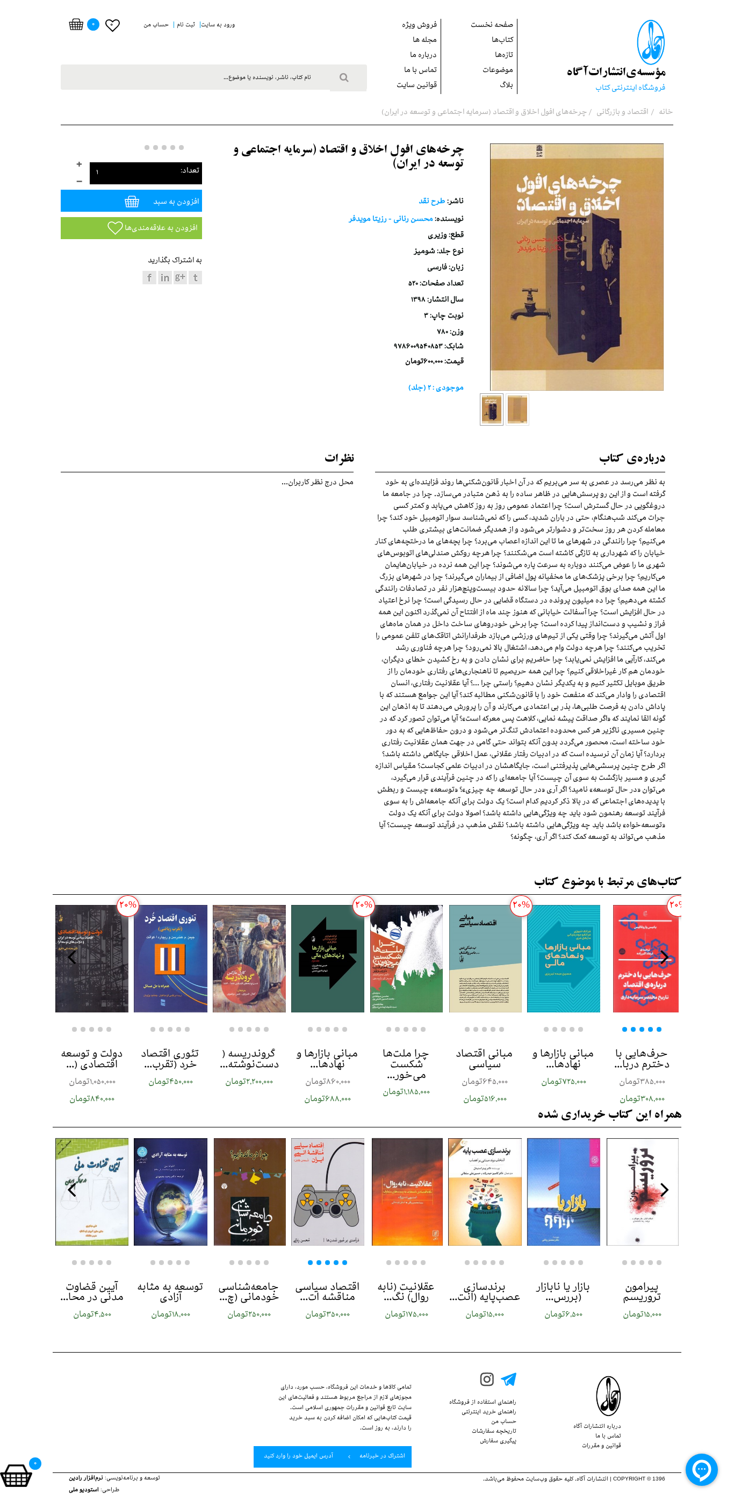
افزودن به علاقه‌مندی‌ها (160, 229)
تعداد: (190, 171)
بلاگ (506, 86)
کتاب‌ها (502, 41)
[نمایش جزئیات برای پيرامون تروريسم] (642, 1192)
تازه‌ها (504, 56)
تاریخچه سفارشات (494, 1432)
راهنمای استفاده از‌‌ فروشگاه (482, 1403)
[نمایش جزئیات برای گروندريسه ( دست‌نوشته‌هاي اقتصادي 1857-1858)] (249, 958)
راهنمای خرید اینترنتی (489, 1412)
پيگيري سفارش (498, 1441)
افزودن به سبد (175, 202)
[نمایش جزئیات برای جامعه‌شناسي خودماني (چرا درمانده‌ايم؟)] (249, 1192)
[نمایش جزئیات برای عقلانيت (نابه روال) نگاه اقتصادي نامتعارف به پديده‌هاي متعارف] (406, 1192)
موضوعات (498, 71)
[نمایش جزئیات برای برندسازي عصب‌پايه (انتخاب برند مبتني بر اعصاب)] (484, 1192)
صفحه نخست (492, 26)
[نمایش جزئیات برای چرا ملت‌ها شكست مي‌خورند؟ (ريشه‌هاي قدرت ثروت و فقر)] (406, 958)
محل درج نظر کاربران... (318, 483)
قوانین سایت (417, 86)
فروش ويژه (419, 26)
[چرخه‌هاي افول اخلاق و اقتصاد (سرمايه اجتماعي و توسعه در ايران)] (491, 409)
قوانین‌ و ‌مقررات (601, 1446)
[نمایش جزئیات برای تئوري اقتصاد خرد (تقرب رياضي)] (170, 958)
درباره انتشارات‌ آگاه (597, 1427)
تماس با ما (420, 71)
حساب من (503, 1422)
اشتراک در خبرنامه (381, 1457)
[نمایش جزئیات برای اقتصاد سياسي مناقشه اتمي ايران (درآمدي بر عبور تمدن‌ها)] (327, 1192)
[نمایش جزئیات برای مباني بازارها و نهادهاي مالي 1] (563, 958)
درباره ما (423, 56)
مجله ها (425, 41)
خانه (665, 113)
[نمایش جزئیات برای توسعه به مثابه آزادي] (170, 1192)
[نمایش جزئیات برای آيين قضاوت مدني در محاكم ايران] (91, 1192)
